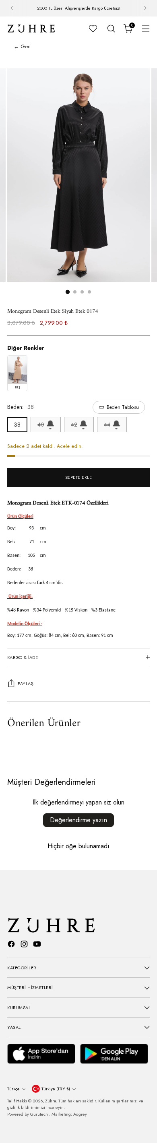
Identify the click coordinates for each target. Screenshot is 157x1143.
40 (40, 425)
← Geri (22, 46)
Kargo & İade (22, 657)
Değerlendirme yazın (78, 820)
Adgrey (80, 1114)
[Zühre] (31, 29)
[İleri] (145, 8)
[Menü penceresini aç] (145, 28)
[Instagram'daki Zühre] (25, 945)
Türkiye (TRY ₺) (55, 1089)
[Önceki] (12, 8)
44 (107, 425)
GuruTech (39, 1114)
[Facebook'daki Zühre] (12, 945)
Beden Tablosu (123, 407)
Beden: (73, 407)
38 (17, 425)
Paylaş (25, 683)
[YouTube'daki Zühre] (38, 945)
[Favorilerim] (93, 28)
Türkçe (13, 1089)
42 (74, 425)
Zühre (50, 1101)
